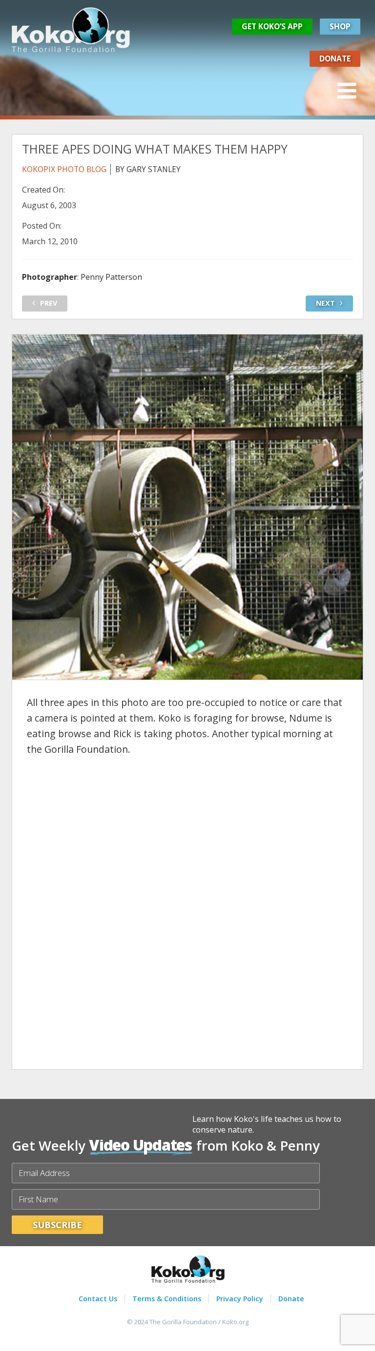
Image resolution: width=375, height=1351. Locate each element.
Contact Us (98, 1298)
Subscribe (57, 1225)
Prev (48, 303)
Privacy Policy (239, 1298)
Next (325, 303)
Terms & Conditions (166, 1298)
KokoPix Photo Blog (64, 169)
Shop (340, 26)
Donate (335, 58)
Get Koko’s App (272, 26)
